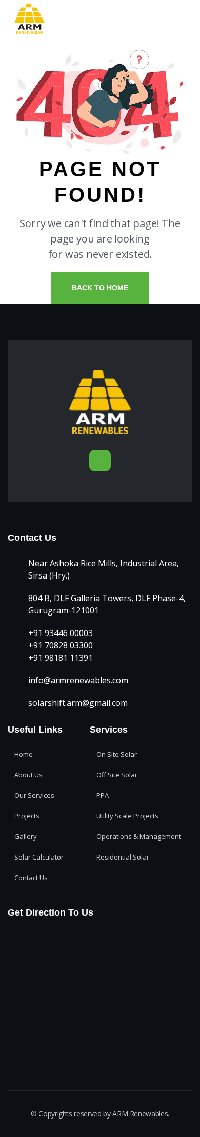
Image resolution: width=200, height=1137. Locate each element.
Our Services (34, 795)
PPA (102, 795)
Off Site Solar (116, 774)
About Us (28, 774)
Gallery (25, 836)
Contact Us (31, 877)
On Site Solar (116, 754)
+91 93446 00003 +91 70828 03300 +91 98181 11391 (60, 645)
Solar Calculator (39, 857)
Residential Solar (122, 857)
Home (23, 754)
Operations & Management (138, 836)
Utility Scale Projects (127, 816)
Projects (26, 816)
